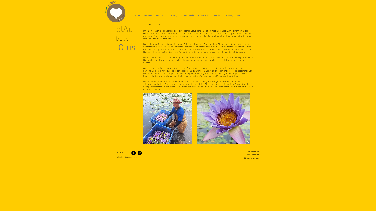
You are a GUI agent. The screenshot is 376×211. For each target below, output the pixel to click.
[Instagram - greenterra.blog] (140, 153)
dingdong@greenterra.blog (128, 157)
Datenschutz (253, 155)
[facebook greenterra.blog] (133, 153)
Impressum (253, 151)
